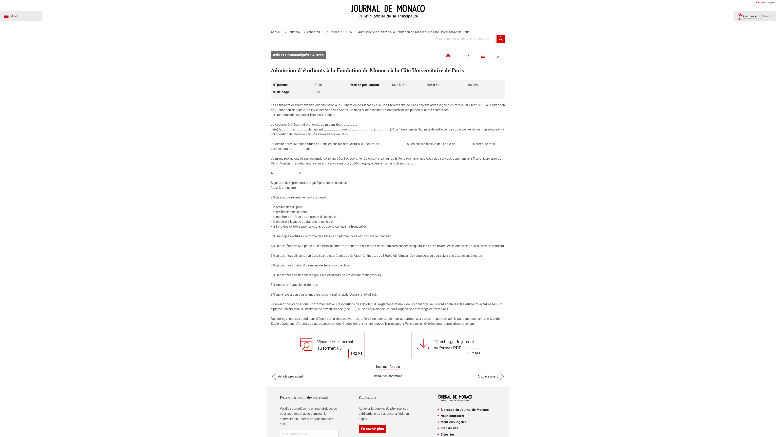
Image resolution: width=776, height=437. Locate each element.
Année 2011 (315, 32)
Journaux (294, 32)
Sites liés (448, 434)
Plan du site (449, 428)
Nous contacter (453, 416)
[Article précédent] (468, 56)
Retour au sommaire (388, 376)
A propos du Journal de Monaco (465, 410)
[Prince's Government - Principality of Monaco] (755, 16)
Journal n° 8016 (341, 32)
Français (760, 2)
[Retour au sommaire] (483, 56)
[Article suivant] (498, 56)
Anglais (771, 2)
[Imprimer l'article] (448, 56)
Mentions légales (454, 422)
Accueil (276, 32)
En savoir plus (372, 429)
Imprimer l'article (388, 367)
